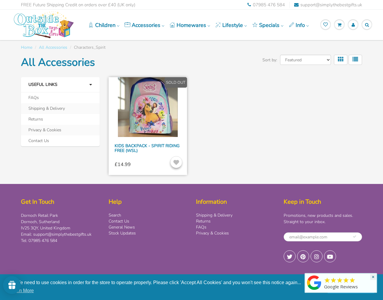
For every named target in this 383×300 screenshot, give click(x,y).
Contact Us (38, 141)
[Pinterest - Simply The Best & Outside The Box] (303, 256)
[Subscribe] (354, 236)
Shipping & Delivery (46, 108)
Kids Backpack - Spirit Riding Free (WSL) (147, 148)
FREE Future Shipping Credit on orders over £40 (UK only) (78, 5)
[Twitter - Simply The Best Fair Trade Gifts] (290, 256)
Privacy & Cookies (44, 130)
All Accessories (53, 47)
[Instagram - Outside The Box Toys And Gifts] (317, 256)
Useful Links (42, 84)
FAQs (33, 97)
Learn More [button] (22, 290)
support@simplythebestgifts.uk (331, 5)
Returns (35, 119)
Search (115, 215)
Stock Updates (122, 233)
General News (122, 227)
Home (26, 47)
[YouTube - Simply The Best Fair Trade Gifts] (330, 256)
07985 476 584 (269, 5)
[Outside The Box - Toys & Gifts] (314, 290)
